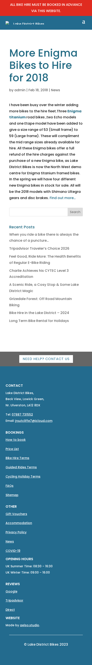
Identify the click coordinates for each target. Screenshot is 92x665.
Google (11, 591)
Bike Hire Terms (17, 458)
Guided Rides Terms (21, 467)
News (55, 90)
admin (19, 90)
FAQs (9, 486)
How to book (16, 440)
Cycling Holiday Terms (23, 476)
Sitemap (12, 495)
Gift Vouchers (16, 514)
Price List (12, 449)
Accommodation (19, 523)
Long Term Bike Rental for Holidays (39, 320)
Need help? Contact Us (46, 358)
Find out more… (63, 197)
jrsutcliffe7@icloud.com (33, 421)
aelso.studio (29, 625)
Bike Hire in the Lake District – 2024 (39, 312)
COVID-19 (13, 551)
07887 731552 (22, 414)
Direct (10, 610)
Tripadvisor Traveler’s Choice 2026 (39, 248)
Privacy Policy (16, 532)
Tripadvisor (14, 600)
